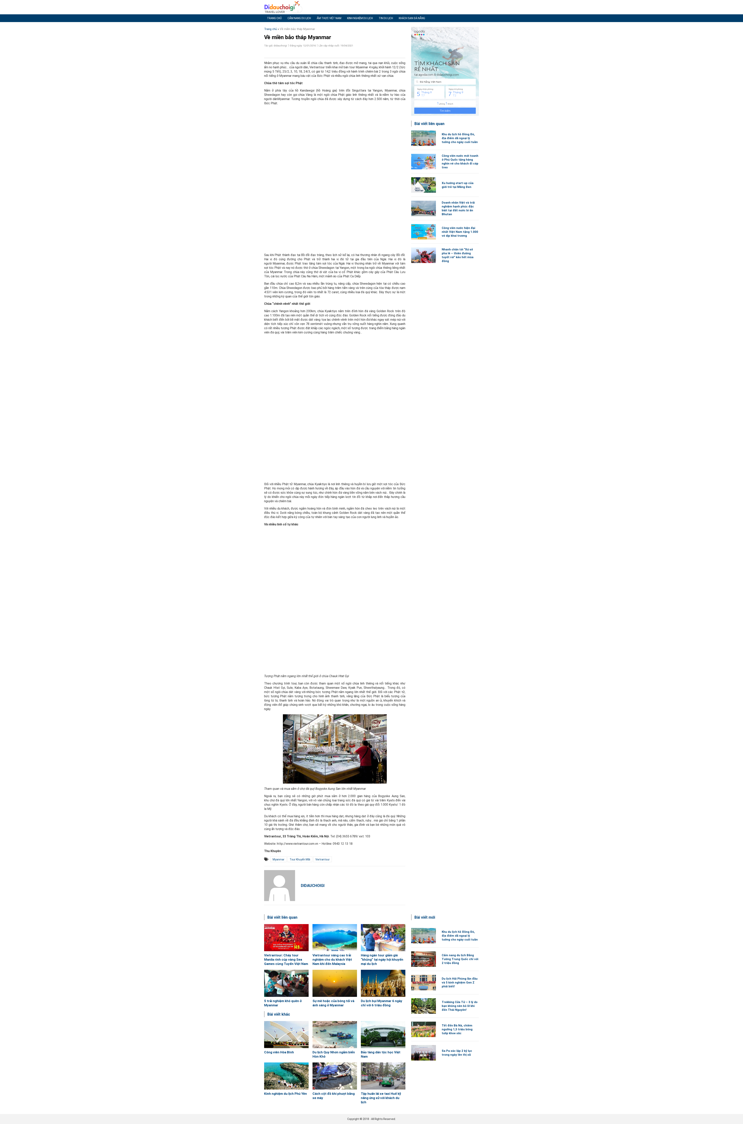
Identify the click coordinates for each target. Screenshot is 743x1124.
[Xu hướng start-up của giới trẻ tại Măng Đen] (423, 185)
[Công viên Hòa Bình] (286, 1034)
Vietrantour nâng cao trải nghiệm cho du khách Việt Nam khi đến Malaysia (332, 959)
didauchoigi (312, 885)
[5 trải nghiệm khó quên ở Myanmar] (286, 983)
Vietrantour (322, 859)
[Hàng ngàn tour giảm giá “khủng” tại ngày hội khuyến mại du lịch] (383, 937)
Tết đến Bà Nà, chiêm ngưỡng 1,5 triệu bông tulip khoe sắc (457, 1029)
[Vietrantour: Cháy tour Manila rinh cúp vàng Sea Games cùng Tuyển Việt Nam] (286, 937)
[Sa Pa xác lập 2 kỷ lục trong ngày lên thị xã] (423, 1053)
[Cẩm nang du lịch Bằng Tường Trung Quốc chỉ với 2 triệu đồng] (423, 959)
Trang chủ (274, 18)
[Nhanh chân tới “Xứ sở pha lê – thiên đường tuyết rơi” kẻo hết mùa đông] (423, 255)
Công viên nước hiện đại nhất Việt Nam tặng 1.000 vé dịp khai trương (460, 231)
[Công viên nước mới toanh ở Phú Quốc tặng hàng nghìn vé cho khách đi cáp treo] (423, 161)
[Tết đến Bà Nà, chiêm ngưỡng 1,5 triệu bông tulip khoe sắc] (423, 1029)
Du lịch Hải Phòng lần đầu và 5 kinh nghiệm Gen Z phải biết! (460, 982)
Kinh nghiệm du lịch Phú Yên (285, 1094)
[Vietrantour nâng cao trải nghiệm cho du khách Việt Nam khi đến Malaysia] (334, 937)
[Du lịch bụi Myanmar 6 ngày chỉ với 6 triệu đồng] (383, 983)
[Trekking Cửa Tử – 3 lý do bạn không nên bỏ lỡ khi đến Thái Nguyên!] (423, 1006)
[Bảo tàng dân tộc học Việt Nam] (383, 1034)
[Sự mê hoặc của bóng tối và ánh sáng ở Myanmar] (334, 983)
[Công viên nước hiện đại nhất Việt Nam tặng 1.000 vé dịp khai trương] (423, 232)
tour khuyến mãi (300, 859)
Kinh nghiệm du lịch (360, 18)
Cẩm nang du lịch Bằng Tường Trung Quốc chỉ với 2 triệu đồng (460, 959)
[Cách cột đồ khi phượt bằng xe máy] (334, 1076)
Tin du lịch (386, 18)
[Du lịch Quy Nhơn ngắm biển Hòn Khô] (334, 1034)
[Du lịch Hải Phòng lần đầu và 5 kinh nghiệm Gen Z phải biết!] (423, 982)
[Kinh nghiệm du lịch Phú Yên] (286, 1076)
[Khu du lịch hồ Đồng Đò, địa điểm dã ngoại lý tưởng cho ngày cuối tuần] (423, 138)
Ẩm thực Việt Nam (329, 18)
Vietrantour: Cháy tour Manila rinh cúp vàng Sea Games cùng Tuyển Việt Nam (286, 959)
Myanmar (278, 859)
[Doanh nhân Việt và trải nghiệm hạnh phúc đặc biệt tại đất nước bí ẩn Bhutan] (423, 208)
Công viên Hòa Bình (279, 1052)
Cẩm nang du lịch (299, 18)
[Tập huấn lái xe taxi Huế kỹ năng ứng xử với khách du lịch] (383, 1076)
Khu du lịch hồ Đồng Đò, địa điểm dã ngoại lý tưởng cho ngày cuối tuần (460, 138)
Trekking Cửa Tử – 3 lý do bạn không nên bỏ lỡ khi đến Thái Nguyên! (460, 1006)
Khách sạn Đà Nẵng (412, 18)
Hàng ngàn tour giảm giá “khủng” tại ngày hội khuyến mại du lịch (382, 959)
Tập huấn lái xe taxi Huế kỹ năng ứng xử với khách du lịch (381, 1098)
